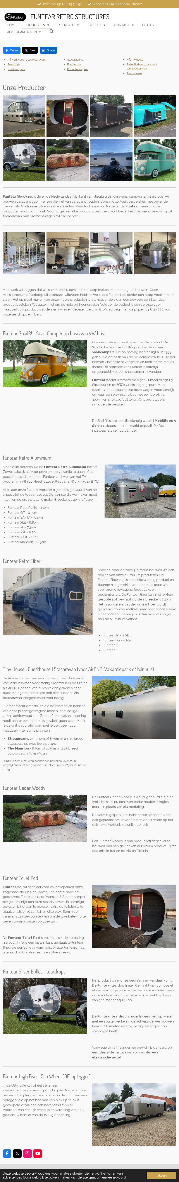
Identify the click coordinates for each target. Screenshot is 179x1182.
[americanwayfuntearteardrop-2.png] (24, 160)
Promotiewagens (77, 69)
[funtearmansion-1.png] (111, 160)
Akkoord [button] (161, 1175)
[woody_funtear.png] (68, 160)
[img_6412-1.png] (111, 116)
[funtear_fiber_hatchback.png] (155, 116)
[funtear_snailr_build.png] (68, 253)
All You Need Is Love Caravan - (27, 59)
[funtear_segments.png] (111, 253)
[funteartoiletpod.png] (68, 116)
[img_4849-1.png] (24, 116)
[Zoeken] (52, 32)
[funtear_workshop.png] (24, 253)
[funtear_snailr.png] (155, 160)
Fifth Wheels (135, 59)
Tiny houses (134, 73)
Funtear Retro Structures (70, 16)
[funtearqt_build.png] (155, 253)
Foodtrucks (74, 64)
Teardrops (14, 64)
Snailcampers (16, 69)
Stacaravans (75, 59)
